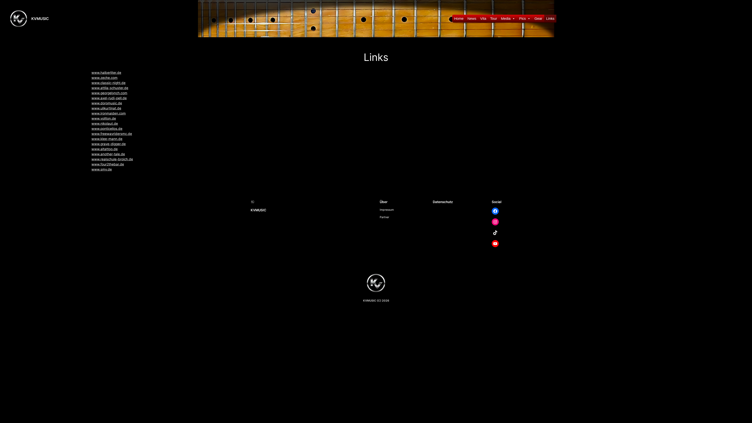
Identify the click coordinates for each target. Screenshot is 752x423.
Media (506, 19)
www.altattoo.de (104, 149)
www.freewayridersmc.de (111, 134)
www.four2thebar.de (107, 164)
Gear (538, 19)
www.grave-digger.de (108, 144)
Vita (483, 19)
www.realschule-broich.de (112, 159)
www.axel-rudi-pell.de (109, 98)
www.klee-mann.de (106, 139)
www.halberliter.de (106, 73)
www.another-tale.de (108, 154)
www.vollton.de (103, 118)
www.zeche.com (104, 78)
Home (459, 19)
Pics (522, 19)
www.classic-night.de (108, 83)
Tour (493, 19)
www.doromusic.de (106, 103)
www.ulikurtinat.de (106, 108)
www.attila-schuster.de (109, 88)
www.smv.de (101, 169)
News (471, 19)
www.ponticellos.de (106, 129)
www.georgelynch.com (109, 93)
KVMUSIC (40, 18)
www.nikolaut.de (104, 124)
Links (550, 19)
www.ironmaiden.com (108, 113)
